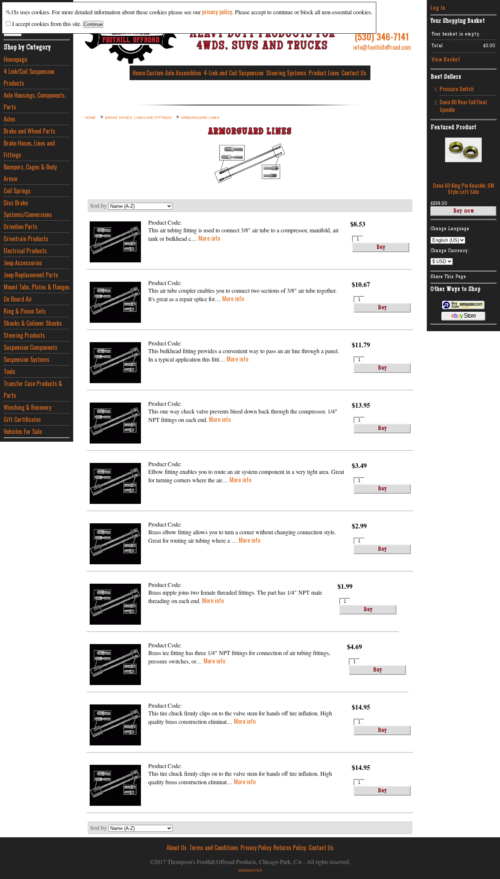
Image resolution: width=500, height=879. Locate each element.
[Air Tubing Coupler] (115, 303)
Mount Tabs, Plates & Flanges (37, 287)
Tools (9, 371)
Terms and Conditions (213, 847)
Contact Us (354, 72)
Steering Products (24, 335)
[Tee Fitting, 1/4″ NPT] (115, 665)
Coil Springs (17, 190)
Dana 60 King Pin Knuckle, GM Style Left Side (463, 188)
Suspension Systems (26, 359)
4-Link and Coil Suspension (234, 72)
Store (463, 316)
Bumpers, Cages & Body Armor (30, 172)
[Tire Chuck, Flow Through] (115, 786)
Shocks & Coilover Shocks (33, 323)
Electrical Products (25, 250)
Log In (437, 7)
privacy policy (217, 11)
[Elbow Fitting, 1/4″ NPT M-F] (115, 544)
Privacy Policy (255, 847)
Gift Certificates (22, 419)
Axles (9, 119)
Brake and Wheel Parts (29, 131)
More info (209, 238)
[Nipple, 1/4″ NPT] (115, 605)
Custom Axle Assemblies (173, 72)
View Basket (446, 59)
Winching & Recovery (27, 407)
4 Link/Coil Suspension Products (29, 77)
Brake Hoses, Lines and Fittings (29, 149)
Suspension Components (30, 347)
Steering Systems (286, 72)
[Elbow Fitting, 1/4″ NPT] (115, 484)
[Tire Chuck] (115, 726)
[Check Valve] (115, 424)
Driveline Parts (20, 226)
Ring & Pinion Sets (25, 311)
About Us (177, 847)
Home (139, 72)
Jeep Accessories (23, 262)
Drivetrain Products (26, 238)
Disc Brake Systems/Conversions (28, 208)
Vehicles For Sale (23, 431)
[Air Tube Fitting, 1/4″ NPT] (115, 242)
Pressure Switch (457, 89)
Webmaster (250, 870)
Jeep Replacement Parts (31, 274)
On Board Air (18, 299)
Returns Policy (289, 847)
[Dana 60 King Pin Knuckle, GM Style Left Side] (463, 160)
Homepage (15, 59)
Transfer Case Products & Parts (33, 389)
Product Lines (324, 72)
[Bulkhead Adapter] (115, 363)
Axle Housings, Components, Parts (35, 101)
